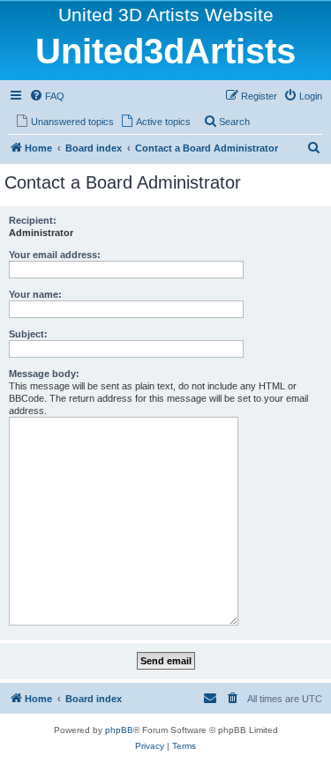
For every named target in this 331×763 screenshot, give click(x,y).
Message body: (44, 373)
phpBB (119, 730)
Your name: (35, 294)
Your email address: (55, 254)
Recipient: (32, 220)
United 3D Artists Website (166, 14)
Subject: (28, 334)
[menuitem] (46, 96)
